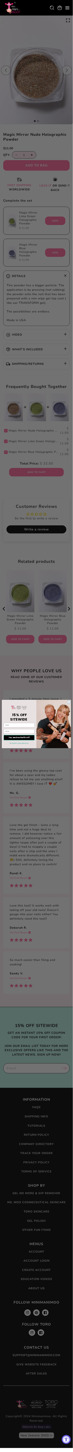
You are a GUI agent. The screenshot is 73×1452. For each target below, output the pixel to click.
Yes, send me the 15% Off (19, 737)
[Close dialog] (68, 701)
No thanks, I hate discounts (19, 743)
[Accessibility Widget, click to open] (66, 1439)
